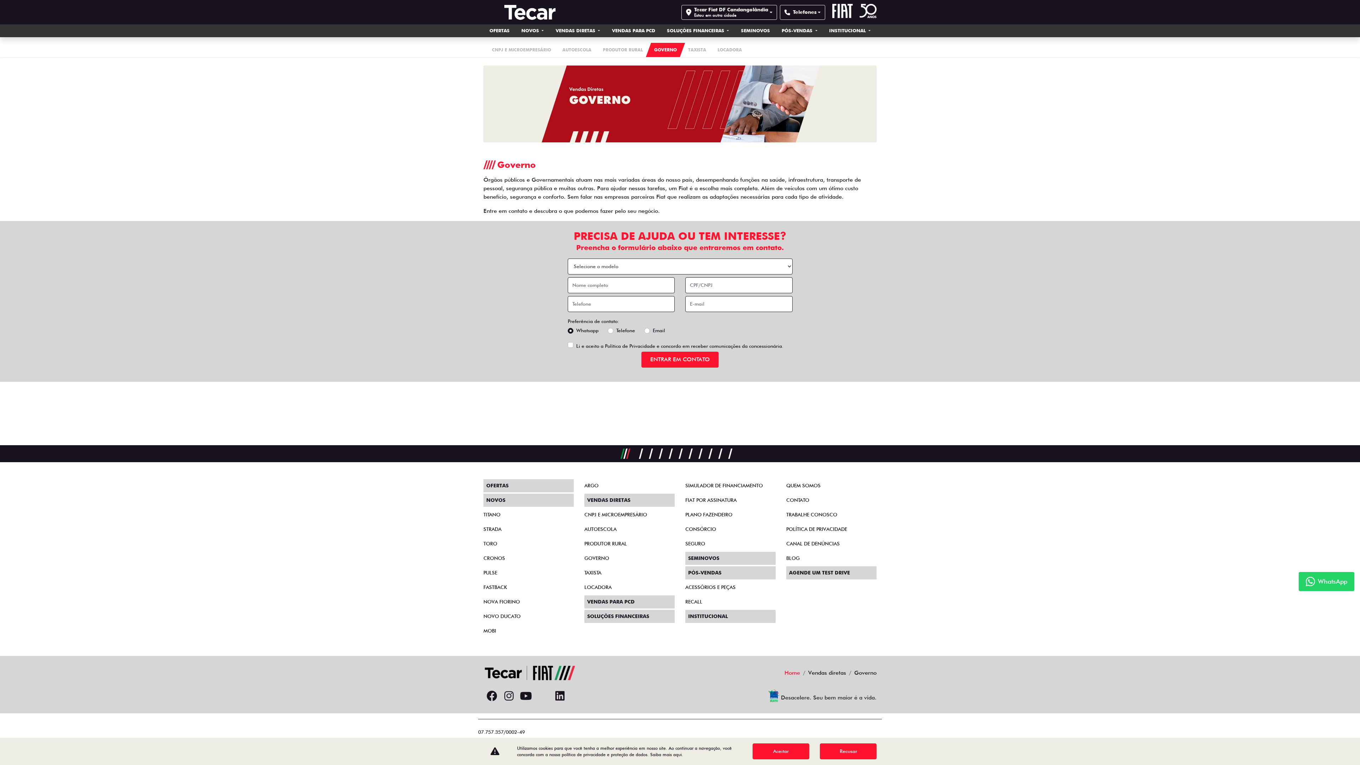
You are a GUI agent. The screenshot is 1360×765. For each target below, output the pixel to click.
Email (659, 330)
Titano (491, 514)
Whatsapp (587, 330)
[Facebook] (491, 696)
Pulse (490, 573)
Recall (693, 602)
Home (792, 672)
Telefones (805, 12)
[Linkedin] (559, 696)
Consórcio (700, 529)
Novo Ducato (502, 616)
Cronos (494, 558)
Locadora (598, 587)
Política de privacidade (816, 529)
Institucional (848, 30)
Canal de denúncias (813, 543)
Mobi (489, 631)
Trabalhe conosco (811, 514)
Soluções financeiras (696, 30)
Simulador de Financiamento (724, 485)
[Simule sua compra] (542, 696)
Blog (793, 558)
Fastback (495, 587)
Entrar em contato (680, 359)
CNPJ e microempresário (615, 514)
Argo (591, 485)
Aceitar (781, 751)
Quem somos (803, 485)
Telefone (625, 330)
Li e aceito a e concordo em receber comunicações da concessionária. (679, 346)
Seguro (695, 543)
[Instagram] (508, 696)
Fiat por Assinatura (711, 500)
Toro (490, 543)
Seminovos (755, 30)
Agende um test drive (819, 573)
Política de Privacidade (630, 346)
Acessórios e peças (710, 587)
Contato (797, 500)
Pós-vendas (798, 30)
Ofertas (499, 30)
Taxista (592, 573)
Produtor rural (605, 543)
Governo (596, 558)
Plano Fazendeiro (708, 514)
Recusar (848, 751)
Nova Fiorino (501, 602)
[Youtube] (525, 696)
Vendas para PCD (633, 30)
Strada (492, 529)
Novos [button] (530, 30)
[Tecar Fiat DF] (530, 12)
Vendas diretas (576, 30)
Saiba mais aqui (666, 754)
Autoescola (600, 529)
